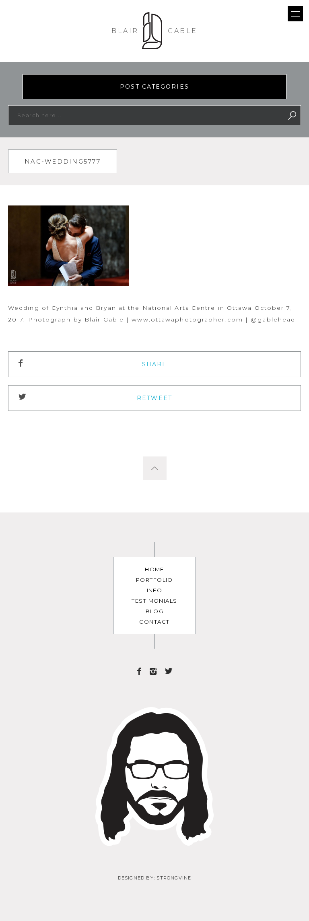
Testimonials (154, 600)
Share (154, 364)
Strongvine (174, 878)
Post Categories (154, 86)
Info (155, 590)
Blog (155, 611)
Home (154, 569)
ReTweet (154, 398)
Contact (154, 621)
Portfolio (154, 580)
